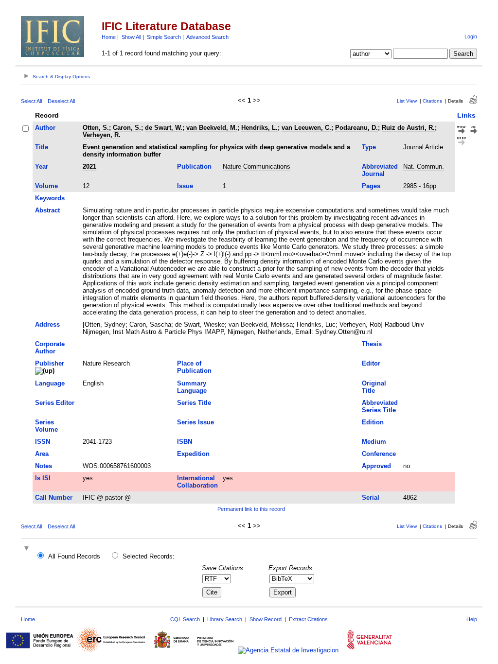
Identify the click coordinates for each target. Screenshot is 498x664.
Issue (185, 186)
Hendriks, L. (259, 127)
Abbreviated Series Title (380, 406)
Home (109, 37)
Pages (371, 186)
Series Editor (54, 402)
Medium (374, 441)
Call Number (53, 497)
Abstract (47, 210)
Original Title (374, 387)
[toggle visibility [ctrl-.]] (27, 549)
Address (47, 324)
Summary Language (192, 387)
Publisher (49, 363)
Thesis (372, 344)
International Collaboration (197, 481)
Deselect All (61, 101)
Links (466, 115)
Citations (432, 101)
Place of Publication (194, 367)
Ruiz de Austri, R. (408, 127)
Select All (31, 101)
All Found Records (74, 556)
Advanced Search (207, 37)
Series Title (194, 402)
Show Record (265, 619)
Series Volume (46, 426)
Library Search (224, 619)
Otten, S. (96, 127)
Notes (43, 466)
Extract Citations (308, 619)
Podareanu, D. (356, 127)
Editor (371, 363)
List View (407, 101)
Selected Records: (149, 556)
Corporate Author (50, 347)
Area (42, 453)
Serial (370, 497)
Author (45, 127)
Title (41, 147)
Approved (376, 466)
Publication (194, 166)
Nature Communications (256, 166)
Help (471, 619)
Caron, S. (127, 127)
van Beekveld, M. (211, 127)
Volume (46, 186)
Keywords (50, 198)
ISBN (184, 441)
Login (470, 36)
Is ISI (43, 478)
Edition (373, 422)
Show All (131, 37)
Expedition (193, 453)
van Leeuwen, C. (306, 127)
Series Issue (195, 422)
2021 (89, 166)
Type (369, 147)
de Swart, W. (163, 127)
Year (41, 166)
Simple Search (164, 37)
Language (50, 383)
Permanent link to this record (251, 509)
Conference (379, 453)
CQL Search (185, 619)
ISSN (42, 441)
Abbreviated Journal (380, 170)
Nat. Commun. (423, 166)
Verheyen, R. (102, 135)
